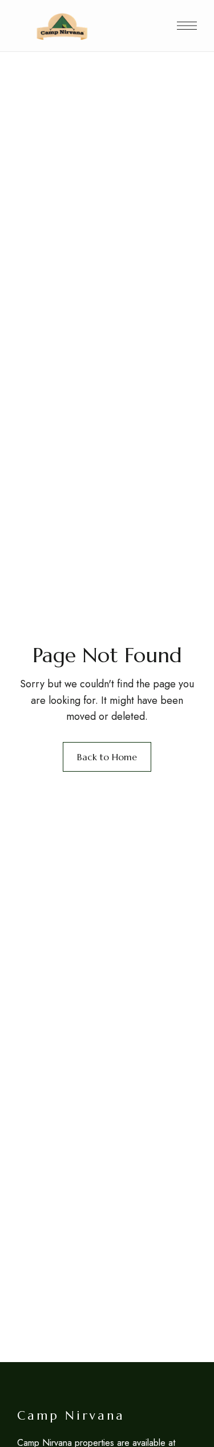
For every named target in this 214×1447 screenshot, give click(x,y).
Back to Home (107, 757)
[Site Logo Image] (62, 25)
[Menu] (187, 25)
